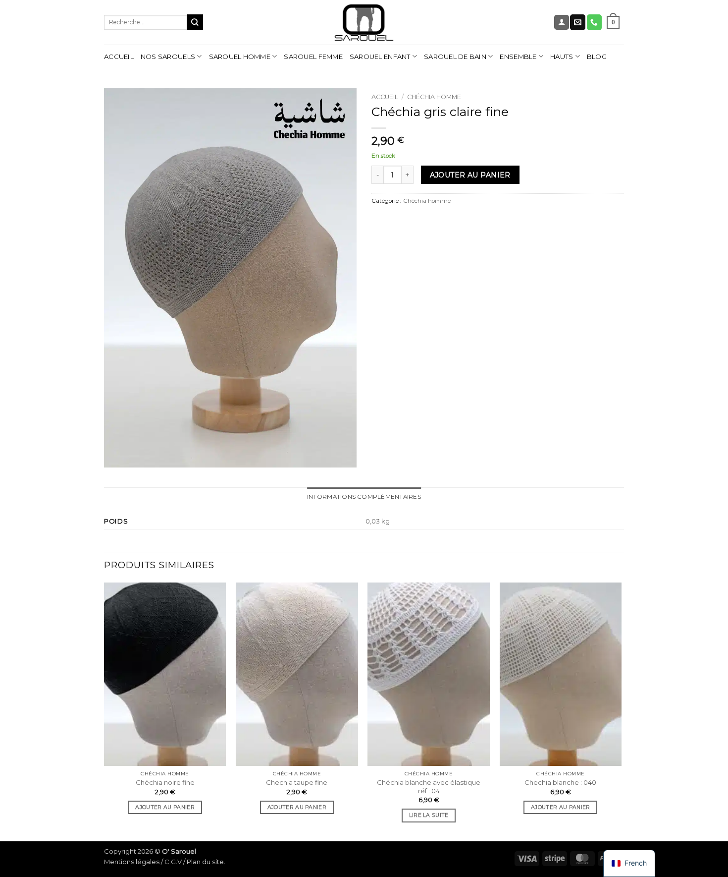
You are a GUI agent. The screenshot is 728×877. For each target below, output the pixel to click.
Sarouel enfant (380, 56)
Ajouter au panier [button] (164, 807)
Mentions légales (131, 862)
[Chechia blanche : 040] (561, 674)
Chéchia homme (434, 97)
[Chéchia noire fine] (165, 674)
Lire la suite (429, 815)
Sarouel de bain (455, 56)
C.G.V (173, 862)
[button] (561, 22)
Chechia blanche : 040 (560, 782)
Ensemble (518, 56)
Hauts (561, 56)
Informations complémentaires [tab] (364, 496)
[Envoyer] (195, 22)
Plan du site (205, 862)
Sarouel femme (313, 56)
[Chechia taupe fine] (297, 674)
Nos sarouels (168, 56)
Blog (597, 56)
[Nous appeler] (594, 22)
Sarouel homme (239, 56)
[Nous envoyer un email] (577, 22)
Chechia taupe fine (296, 782)
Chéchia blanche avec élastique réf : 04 (428, 786)
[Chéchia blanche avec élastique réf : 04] (428, 674)
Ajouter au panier (470, 175)
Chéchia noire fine (165, 782)
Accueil (119, 56)
